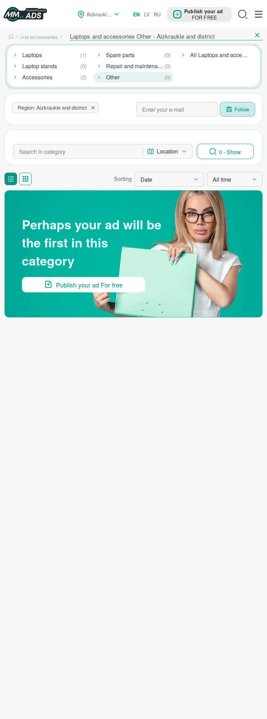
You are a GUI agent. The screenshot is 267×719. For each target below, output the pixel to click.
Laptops (32, 55)
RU (157, 14)
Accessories (37, 77)
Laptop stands (39, 66)
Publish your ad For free (89, 284)
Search (242, 14)
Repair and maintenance (136, 66)
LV (146, 14)
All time (222, 179)
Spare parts (120, 55)
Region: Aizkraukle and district (52, 107)
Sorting (123, 179)
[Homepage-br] (11, 37)
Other (113, 77)
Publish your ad (203, 11)
